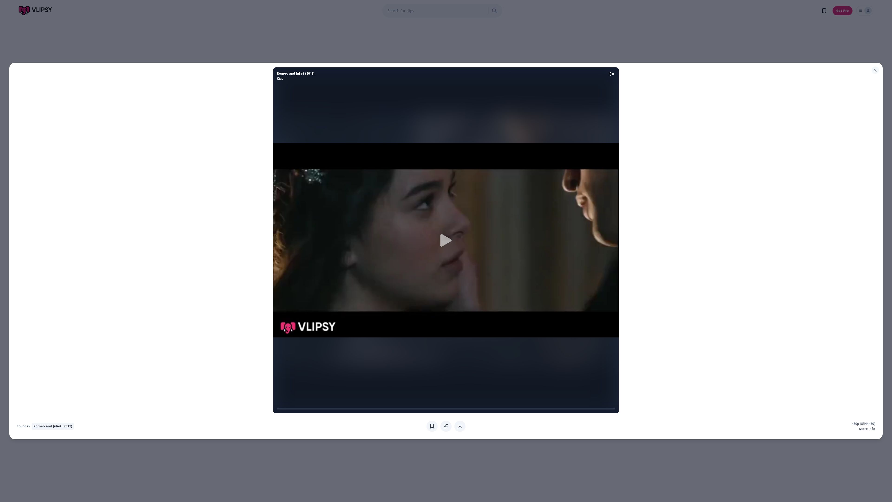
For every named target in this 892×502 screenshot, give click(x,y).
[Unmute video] (611, 74)
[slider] (279, 409)
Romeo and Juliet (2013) (52, 426)
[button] (446, 240)
